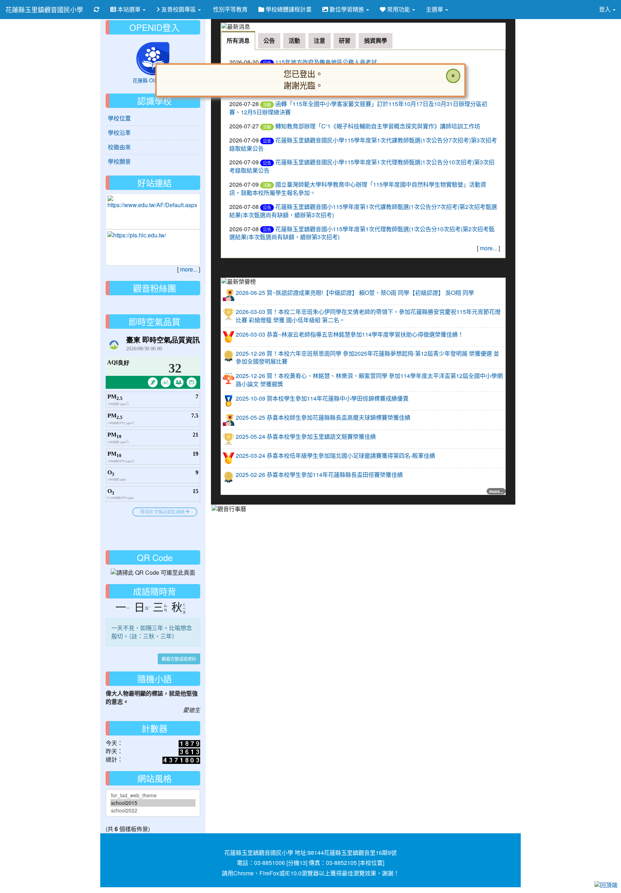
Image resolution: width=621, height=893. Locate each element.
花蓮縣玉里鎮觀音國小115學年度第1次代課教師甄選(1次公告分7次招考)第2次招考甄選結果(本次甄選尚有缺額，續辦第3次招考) (363, 210)
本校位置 (371, 862)
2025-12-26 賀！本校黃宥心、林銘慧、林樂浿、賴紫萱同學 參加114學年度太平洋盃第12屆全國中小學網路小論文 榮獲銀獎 (369, 380)
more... (488, 248)
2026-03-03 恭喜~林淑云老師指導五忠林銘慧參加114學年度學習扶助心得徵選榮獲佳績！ (350, 334)
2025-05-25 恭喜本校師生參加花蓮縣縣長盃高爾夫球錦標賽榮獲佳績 (323, 417)
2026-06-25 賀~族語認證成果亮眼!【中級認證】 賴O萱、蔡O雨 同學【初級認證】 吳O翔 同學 (355, 292)
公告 (267, 141)
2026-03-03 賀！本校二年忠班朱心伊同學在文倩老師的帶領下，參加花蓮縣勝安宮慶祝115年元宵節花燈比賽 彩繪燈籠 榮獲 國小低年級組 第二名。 (368, 315)
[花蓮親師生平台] (152, 235)
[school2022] (153, 810)
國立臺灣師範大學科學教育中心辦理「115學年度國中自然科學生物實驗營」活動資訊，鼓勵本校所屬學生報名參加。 (357, 188)
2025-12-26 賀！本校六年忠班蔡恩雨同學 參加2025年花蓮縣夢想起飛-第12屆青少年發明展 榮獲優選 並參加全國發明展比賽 (367, 357)
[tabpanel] (363, 154)
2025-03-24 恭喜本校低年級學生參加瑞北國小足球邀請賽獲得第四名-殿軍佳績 (335, 455)
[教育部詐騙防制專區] (152, 202)
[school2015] (153, 803)
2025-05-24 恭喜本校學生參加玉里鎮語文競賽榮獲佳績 (306, 436)
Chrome (243, 873)
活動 (267, 104)
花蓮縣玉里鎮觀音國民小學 (44, 9)
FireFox (269, 873)
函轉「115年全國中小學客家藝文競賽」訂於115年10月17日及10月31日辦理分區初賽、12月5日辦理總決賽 (358, 108)
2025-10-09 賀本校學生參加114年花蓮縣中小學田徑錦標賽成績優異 (322, 398)
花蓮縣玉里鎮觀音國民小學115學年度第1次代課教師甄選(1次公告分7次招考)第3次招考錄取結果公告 (363, 144)
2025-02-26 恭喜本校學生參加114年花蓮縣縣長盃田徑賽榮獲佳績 (319, 474)
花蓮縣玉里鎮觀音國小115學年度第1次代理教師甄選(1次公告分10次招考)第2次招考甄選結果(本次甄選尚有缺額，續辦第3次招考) (361, 233)
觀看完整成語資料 (179, 659)
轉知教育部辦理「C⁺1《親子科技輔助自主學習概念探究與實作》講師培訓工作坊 (377, 126)
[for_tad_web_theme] (153, 795)
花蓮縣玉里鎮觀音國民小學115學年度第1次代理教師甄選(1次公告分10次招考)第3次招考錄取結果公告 (361, 166)
